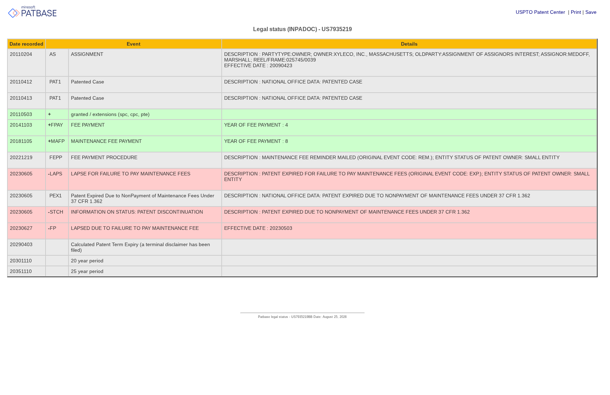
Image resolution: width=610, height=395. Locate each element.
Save (591, 12)
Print (576, 12)
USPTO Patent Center (540, 12)
